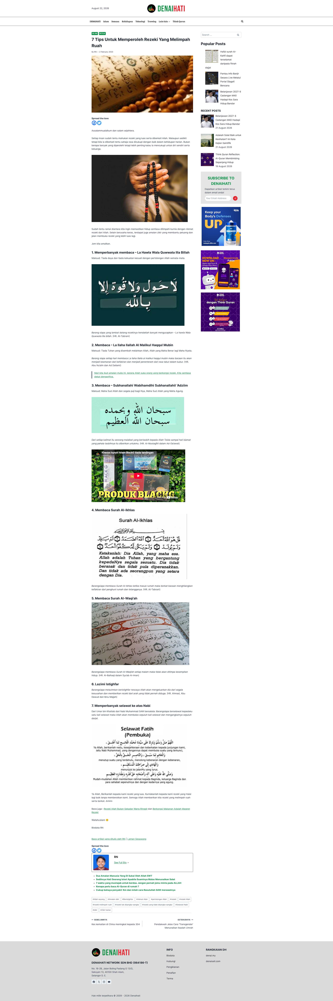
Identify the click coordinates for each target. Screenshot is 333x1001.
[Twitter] (99, 123)
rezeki (173, 899)
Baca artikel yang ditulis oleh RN (108, 839)
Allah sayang (99, 899)
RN (95, 52)
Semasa (115, 21)
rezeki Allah (184, 899)
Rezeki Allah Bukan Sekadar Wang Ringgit (125, 809)
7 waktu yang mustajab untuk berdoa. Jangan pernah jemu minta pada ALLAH (138, 883)
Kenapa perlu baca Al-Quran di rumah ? (117, 886)
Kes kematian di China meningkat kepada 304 (116, 922)
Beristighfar (127, 899)
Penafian (171, 973)
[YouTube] (109, 982)
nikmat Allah (142, 899)
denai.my (211, 955)
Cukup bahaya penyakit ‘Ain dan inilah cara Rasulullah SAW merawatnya (135, 890)
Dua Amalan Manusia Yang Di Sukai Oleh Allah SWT (124, 876)
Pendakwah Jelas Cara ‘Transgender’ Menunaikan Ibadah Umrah (173, 924)
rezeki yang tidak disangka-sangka (157, 905)
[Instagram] (104, 982)
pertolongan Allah (159, 899)
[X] (99, 982)
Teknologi (140, 21)
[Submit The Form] (235, 198)
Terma (169, 978)
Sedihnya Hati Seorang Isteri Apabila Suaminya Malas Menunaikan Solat (135, 879)
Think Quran (179, 21)
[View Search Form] (242, 21)
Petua (102, 33)
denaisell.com (213, 961)
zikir (95, 910)
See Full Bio (120, 862)
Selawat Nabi (181, 905)
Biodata (170, 955)
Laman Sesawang (136, 839)
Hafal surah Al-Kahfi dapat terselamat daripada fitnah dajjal (220, 59)
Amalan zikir (113, 899)
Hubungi (170, 961)
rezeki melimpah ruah (102, 905)
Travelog (152, 21)
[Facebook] (94, 123)
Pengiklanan (172, 967)
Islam (106, 21)
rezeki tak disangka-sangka (127, 905)
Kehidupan (127, 21)
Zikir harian (105, 910)
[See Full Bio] (128, 863)
